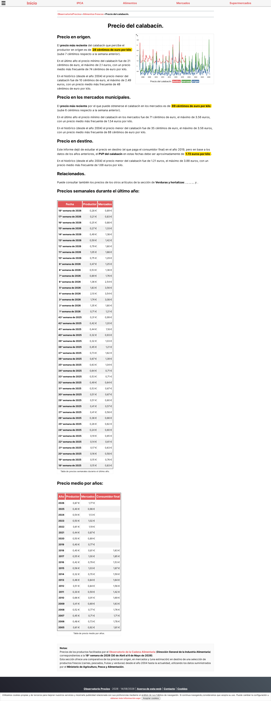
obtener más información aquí (125, 698)
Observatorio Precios (97, 688)
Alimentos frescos (93, 14)
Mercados (183, 3)
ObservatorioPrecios (69, 14)
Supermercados (240, 3)
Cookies (182, 688)
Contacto (169, 688)
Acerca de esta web (149, 688)
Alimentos (130, 3)
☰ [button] (3, 3)
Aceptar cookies (151, 698)
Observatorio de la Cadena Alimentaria (132, 651)
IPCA (80, 3)
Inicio (32, 3)
